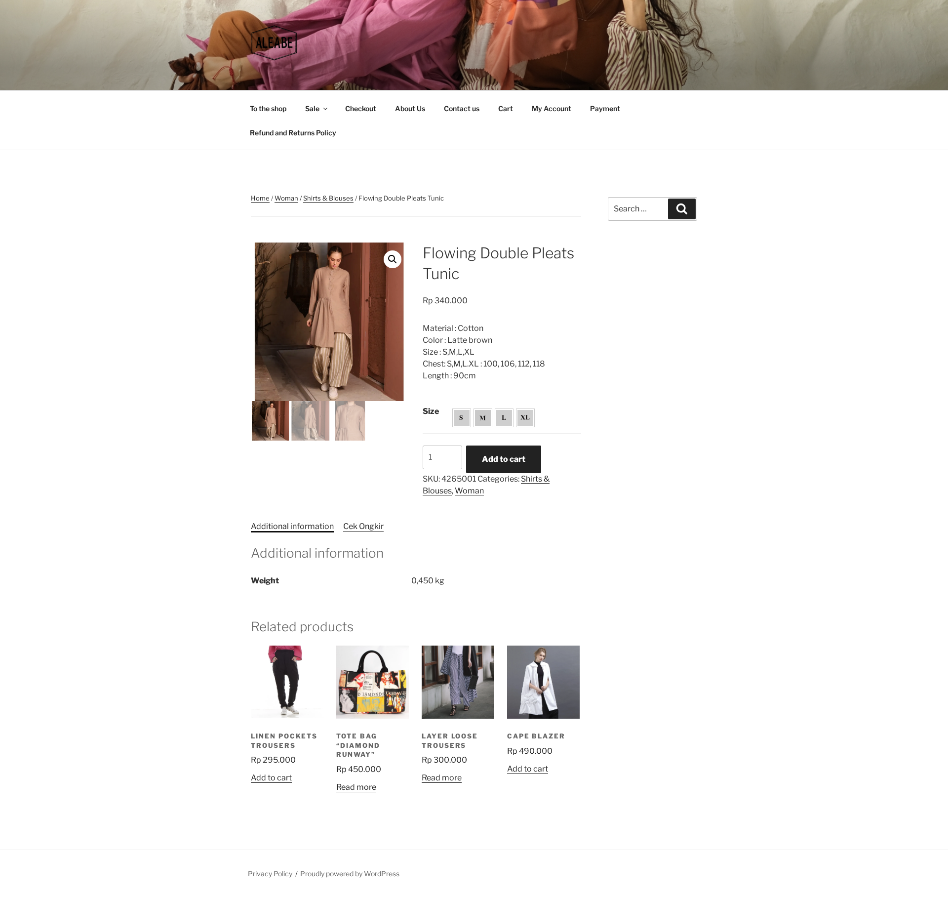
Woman (286, 198)
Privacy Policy (270, 873)
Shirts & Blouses (328, 198)
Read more (356, 787)
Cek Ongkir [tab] (363, 526)
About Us (410, 108)
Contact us (461, 108)
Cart (505, 108)
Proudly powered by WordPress (349, 873)
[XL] (525, 418)
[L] (504, 418)
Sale (312, 108)
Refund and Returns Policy (293, 132)
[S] (462, 418)
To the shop (268, 108)
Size (431, 411)
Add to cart (503, 459)
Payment (605, 108)
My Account (551, 108)
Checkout (360, 108)
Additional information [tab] (292, 526)
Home (260, 198)
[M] (483, 418)
